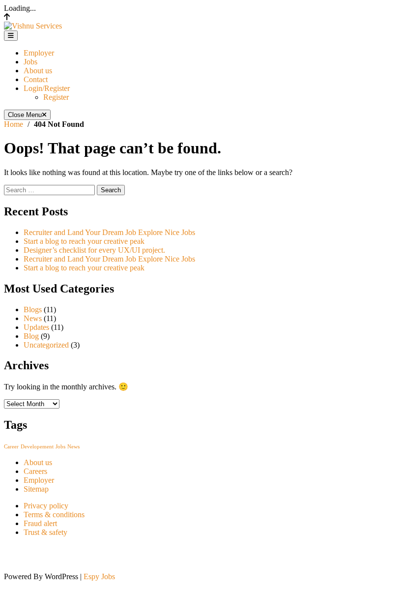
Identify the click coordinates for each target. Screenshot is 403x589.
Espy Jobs (99, 576)
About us (38, 70)
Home (13, 124)
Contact (36, 79)
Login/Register (47, 88)
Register (56, 97)
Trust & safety (45, 532)
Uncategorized (46, 345)
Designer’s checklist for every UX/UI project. (94, 250)
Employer (39, 53)
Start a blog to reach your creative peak (84, 241)
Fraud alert (40, 523)
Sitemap (36, 489)
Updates (36, 327)
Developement (37, 446)
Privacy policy (46, 505)
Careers (35, 471)
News (33, 318)
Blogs (33, 309)
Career (11, 446)
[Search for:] (50, 189)
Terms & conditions (54, 514)
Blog (31, 336)
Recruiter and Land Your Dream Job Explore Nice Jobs (109, 232)
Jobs (30, 62)
